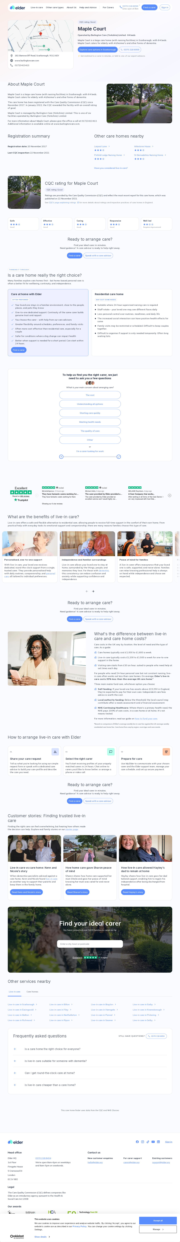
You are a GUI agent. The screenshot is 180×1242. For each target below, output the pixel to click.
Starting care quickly (90, 413)
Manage (156, 1229)
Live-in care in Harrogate (104, 1009)
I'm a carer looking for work (90, 451)
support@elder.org (161, 1162)
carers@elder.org (131, 1162)
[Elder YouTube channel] (153, 1141)
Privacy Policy (80, 1226)
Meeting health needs (90, 422)
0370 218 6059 (130, 49)
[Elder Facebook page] (137, 1141)
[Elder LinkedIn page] (158, 1141)
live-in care (51, 878)
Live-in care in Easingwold (22, 1009)
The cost (90, 395)
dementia (104, 570)
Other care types (55, 7)
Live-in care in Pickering (146, 1015)
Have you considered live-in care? (111, 168)
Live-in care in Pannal (103, 1015)
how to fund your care (146, 718)
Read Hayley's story (133, 892)
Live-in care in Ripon (61, 1020)
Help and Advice (87, 7)
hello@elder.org (95, 1162)
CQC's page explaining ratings (64, 202)
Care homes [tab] (32, 991)
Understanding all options (90, 404)
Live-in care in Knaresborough (149, 1009)
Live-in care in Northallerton (64, 1015)
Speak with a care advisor (98, 255)
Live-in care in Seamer (103, 1020)
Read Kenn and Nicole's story (26, 892)
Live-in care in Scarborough (23, 1004)
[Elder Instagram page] (142, 1141)
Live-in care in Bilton (61, 1004)
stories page (71, 829)
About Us (71, 7)
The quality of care (90, 431)
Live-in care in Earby (144, 1004)
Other (90, 440)
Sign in (164, 7)
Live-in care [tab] (14, 991)
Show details (41, 1237)
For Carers (108, 7)
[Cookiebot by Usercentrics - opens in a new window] (17, 1237)
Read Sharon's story (77, 892)
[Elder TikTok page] (147, 1141)
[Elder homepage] (17, 7)
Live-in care (37, 7)
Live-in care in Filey (60, 1009)
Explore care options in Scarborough (98, 49)
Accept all (158, 1220)
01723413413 (22, 65)
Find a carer (149, 7)
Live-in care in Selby (144, 1020)
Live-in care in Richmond (21, 1020)
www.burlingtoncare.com (27, 60)
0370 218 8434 (43, 1158)
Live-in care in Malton (20, 1015)
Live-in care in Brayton (104, 1004)
